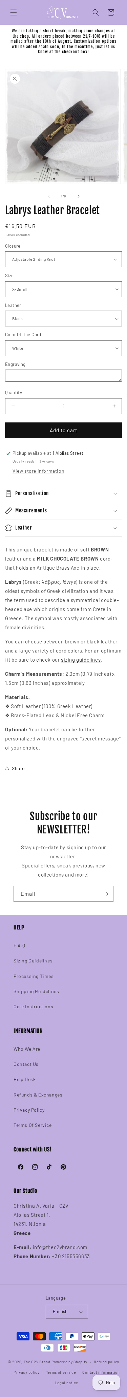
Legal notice (66, 1382)
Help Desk (25, 1079)
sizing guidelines (81, 660)
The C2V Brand (37, 1362)
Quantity (13, 392)
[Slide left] (48, 196)
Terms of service (61, 1372)
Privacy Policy (29, 1110)
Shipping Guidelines (36, 991)
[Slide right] (78, 196)
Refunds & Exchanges (38, 1095)
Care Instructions (33, 1006)
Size (9, 275)
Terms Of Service (33, 1125)
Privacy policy (27, 1372)
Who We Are (27, 1049)
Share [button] (18, 768)
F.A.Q (19, 945)
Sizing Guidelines (33, 960)
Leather (13, 305)
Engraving (15, 364)
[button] (13, 12)
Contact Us (26, 1064)
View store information (38, 471)
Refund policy (106, 1362)
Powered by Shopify (69, 1362)
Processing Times (34, 976)
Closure (13, 246)
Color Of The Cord (23, 334)
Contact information (101, 1372)
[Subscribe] (105, 894)
